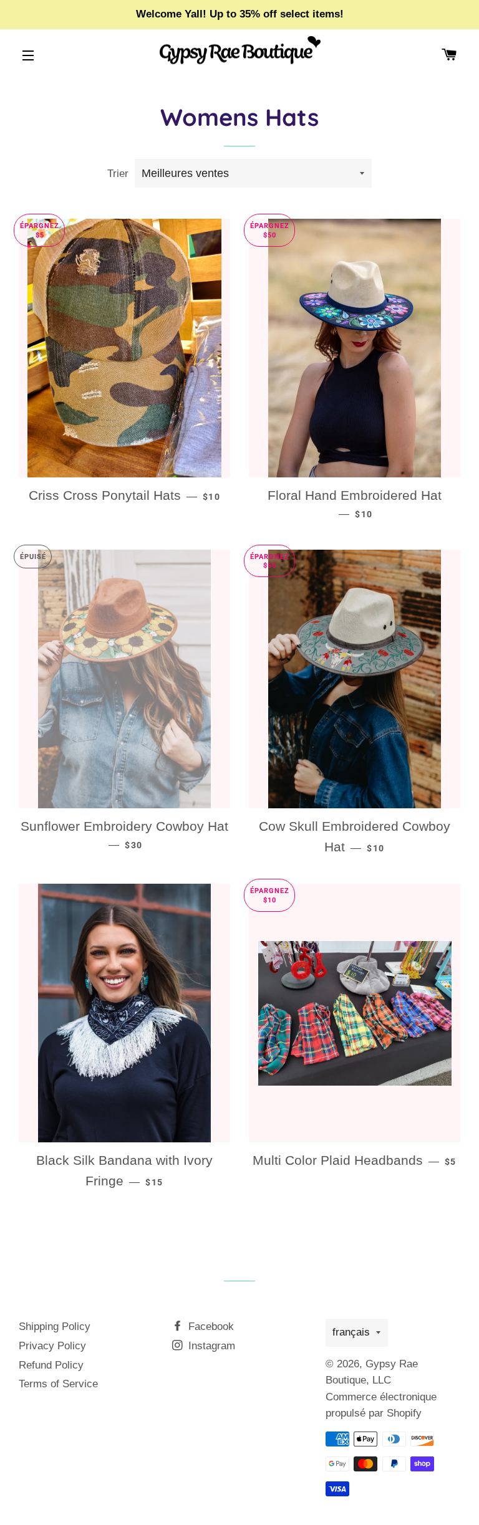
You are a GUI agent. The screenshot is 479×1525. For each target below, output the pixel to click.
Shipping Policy (54, 1326)
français (351, 1332)
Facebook (209, 1326)
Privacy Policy (52, 1346)
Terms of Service (58, 1384)
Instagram (210, 1346)
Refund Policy (51, 1365)
